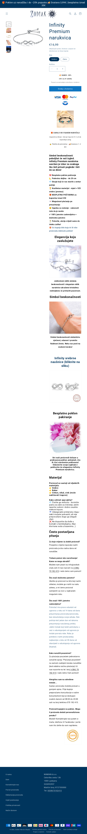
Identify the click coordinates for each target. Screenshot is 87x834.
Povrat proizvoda (12, 790)
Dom (7, 779)
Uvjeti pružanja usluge (70, 829)
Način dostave (11, 810)
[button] (6, 13)
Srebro (54, 59)
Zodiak (17, 829)
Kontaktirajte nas (12, 785)
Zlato (65, 59)
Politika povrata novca (39, 829)
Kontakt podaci (51, 832)
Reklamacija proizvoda (14, 795)
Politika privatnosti (13, 805)
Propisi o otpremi (38, 832)
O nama (9, 774)
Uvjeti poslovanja (12, 800)
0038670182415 (55, 791)
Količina (52, 64)
